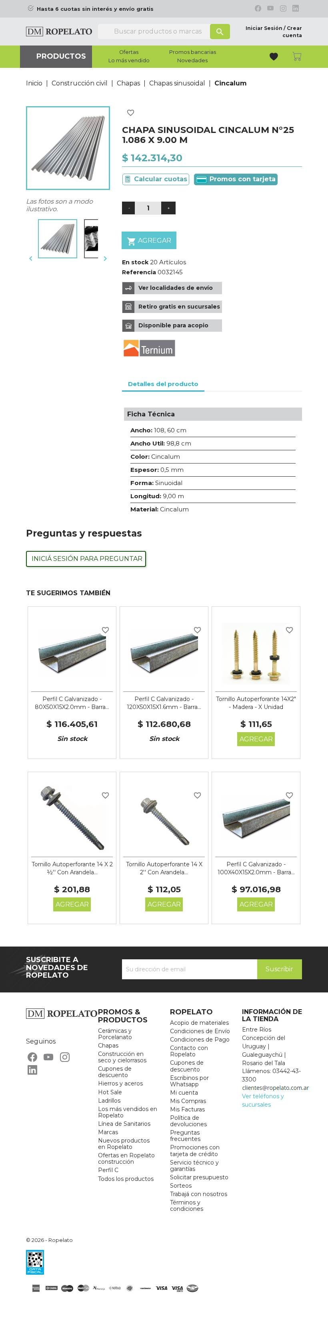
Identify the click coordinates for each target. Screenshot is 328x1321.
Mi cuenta (184, 1092)
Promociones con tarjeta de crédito (195, 1150)
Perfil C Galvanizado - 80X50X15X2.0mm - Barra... (72, 703)
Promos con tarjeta (242, 179)
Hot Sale (110, 1092)
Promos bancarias (192, 52)
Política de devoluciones (188, 1121)
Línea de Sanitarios (124, 1123)
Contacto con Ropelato (189, 1051)
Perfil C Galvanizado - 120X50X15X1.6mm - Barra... (164, 703)
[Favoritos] (275, 57)
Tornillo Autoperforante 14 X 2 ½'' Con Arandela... (72, 868)
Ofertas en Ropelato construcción (126, 1158)
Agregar (149, 241)
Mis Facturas (187, 1109)
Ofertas (128, 52)
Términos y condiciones (186, 1205)
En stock (135, 262)
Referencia (139, 272)
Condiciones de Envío (200, 1031)
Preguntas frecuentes (185, 1136)
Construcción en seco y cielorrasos (122, 1057)
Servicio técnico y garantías (194, 1165)
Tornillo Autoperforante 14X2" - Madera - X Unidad (256, 703)
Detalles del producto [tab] (163, 384)
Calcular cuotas (160, 179)
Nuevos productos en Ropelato (124, 1144)
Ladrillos (109, 1100)
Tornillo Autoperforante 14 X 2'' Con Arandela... (164, 868)
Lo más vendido (129, 60)
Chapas (108, 1045)
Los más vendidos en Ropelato (127, 1112)
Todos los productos (126, 1178)
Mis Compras (188, 1101)
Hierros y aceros (120, 1083)
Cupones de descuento (115, 1072)
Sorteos (181, 1185)
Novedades (192, 60)
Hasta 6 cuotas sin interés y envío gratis (95, 9)
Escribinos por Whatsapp (189, 1081)
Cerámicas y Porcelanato (115, 1034)
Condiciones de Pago (200, 1039)
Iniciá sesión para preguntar (87, 558)
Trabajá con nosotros (198, 1194)
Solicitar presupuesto (199, 1177)
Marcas (108, 1132)
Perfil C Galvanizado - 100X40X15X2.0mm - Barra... (256, 868)
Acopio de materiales (199, 1022)
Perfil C (108, 1170)
